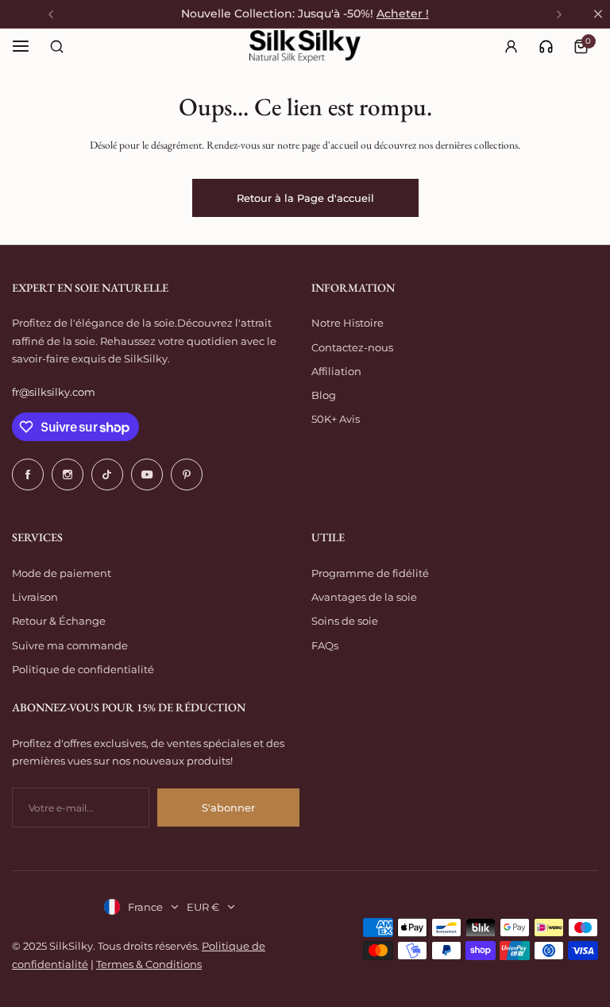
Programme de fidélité (370, 573)
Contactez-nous (352, 347)
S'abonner (228, 807)
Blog (323, 395)
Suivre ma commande (70, 645)
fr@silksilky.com (53, 391)
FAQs (324, 645)
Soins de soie (344, 620)
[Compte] (510, 46)
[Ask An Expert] (546, 46)
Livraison (35, 597)
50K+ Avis (335, 418)
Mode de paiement (61, 573)
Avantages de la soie (364, 597)
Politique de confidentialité (83, 669)
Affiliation (336, 371)
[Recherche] (56, 46)
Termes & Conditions (149, 964)
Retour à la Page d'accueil (305, 198)
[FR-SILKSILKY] (305, 46)
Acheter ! (402, 13)
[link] (546, 46)
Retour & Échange (59, 620)
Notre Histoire (347, 322)
